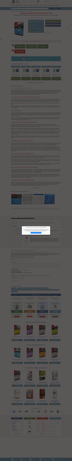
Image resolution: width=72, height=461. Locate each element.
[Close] (50, 226)
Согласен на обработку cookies (36, 232)
